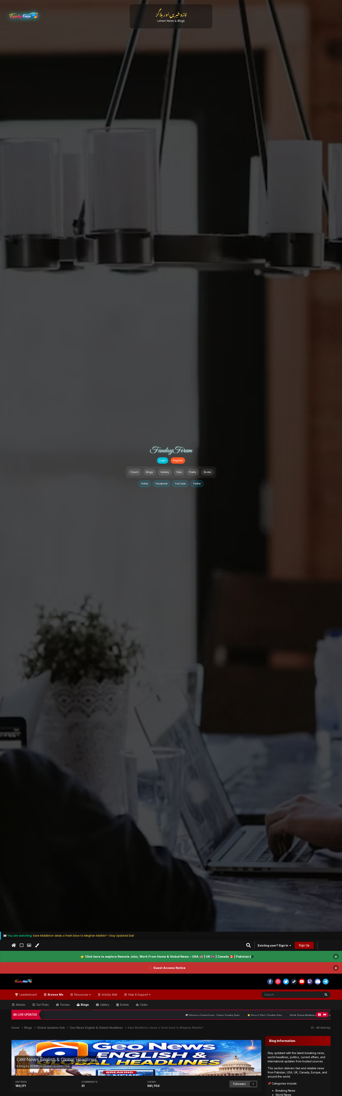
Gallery (165, 472)
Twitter (197, 483)
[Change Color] (37, 945)
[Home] (13, 945)
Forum (135, 472)
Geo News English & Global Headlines (56, 1059)
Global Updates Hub (56, 1066)
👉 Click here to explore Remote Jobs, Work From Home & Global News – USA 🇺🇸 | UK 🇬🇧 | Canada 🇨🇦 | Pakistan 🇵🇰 (167, 956)
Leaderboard (28, 994)
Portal (144, 483)
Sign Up (304, 945)
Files (179, 472)
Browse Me (55, 994)
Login (162, 460)
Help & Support (138, 994)
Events (124, 1004)
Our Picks (42, 1004)
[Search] (326, 994)
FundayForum (171, 451)
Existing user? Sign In (273, 945)
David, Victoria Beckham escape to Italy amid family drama (243, 1015)
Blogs (149, 472)
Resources (81, 994)
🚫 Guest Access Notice (167, 968)
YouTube (180, 483)
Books (207, 472)
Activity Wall (109, 994)
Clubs (143, 1004)
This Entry (310, 994)
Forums (65, 1004)
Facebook (161, 483)
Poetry (192, 472)
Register (178, 460)
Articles (20, 1004)
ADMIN (34, 1066)
